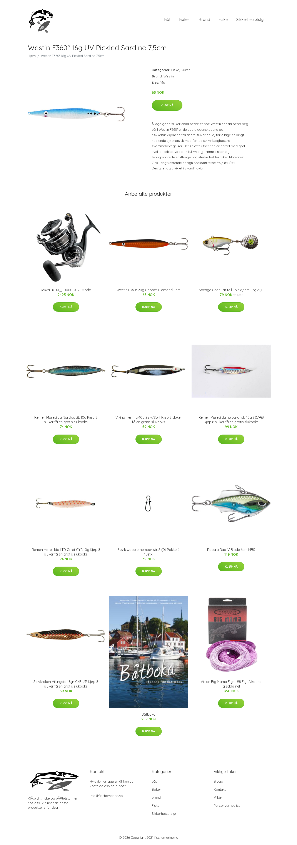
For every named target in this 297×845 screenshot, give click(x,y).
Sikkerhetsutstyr (250, 19)
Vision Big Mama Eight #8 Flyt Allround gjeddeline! (231, 683)
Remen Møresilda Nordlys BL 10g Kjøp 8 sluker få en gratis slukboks (65, 419)
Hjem (32, 56)
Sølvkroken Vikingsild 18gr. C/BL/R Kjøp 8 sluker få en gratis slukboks (65, 683)
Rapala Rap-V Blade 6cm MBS (231, 549)
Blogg (218, 781)
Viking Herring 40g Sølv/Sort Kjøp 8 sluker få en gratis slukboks (148, 419)
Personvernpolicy (227, 805)
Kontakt (220, 789)
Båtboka (148, 714)
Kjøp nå (167, 105)
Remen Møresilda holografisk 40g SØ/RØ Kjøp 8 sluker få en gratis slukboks (231, 419)
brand (204, 19)
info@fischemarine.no (106, 796)
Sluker (185, 70)
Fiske (223, 19)
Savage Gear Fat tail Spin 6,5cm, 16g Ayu (231, 290)
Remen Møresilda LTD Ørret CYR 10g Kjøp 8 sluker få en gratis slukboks (66, 551)
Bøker (184, 19)
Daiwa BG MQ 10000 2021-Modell (66, 290)
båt (167, 19)
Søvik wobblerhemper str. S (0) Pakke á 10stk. (149, 551)
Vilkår (218, 797)
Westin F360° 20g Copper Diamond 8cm (148, 290)
